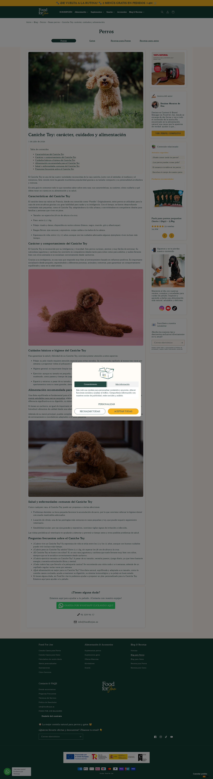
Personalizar (106, 404)
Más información (122, 384)
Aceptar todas (123, 411)
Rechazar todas (90, 411)
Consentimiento (90, 384)
